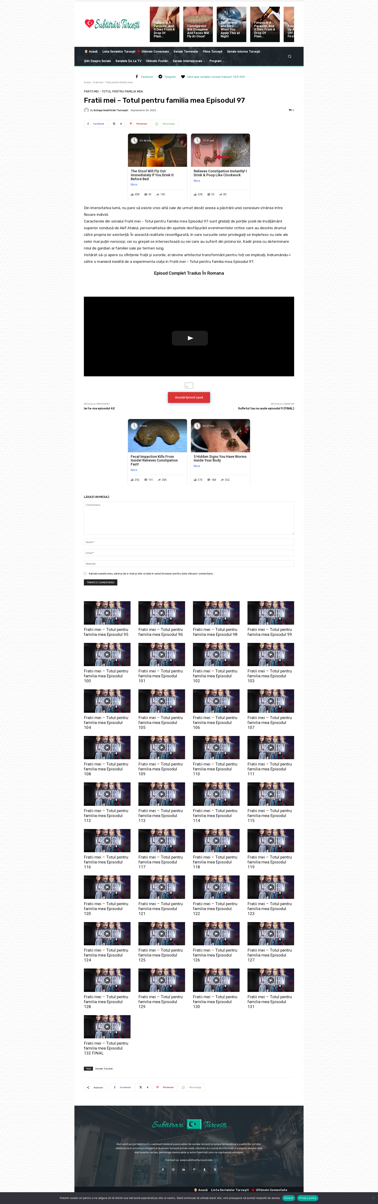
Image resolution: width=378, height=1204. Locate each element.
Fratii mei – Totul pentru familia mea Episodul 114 (215, 815)
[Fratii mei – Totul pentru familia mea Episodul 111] (270, 747)
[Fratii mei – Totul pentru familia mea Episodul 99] (270, 613)
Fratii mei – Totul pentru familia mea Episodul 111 (269, 769)
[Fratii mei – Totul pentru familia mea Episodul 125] (161, 933)
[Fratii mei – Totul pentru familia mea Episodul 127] (270, 933)
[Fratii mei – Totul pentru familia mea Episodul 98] (216, 613)
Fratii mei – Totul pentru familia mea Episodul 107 (269, 722)
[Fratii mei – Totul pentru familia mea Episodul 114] (216, 794)
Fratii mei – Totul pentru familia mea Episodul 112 (106, 815)
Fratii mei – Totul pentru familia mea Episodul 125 (160, 955)
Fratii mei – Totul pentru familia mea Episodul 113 (160, 815)
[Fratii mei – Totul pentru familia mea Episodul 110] (216, 747)
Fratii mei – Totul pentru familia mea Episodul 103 (269, 676)
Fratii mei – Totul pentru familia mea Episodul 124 (106, 955)
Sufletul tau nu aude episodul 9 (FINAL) (266, 408)
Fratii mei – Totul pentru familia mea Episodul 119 (269, 862)
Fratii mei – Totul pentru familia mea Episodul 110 (215, 769)
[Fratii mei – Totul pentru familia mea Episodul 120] (107, 887)
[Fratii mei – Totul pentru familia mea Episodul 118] (216, 840)
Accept (288, 1197)
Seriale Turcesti (104, 1068)
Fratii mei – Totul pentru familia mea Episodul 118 (215, 862)
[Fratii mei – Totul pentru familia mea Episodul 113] (161, 794)
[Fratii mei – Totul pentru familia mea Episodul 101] (161, 654)
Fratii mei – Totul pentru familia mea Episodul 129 (160, 1001)
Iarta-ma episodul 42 (99, 408)
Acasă (87, 82)
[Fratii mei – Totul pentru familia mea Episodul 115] (270, 794)
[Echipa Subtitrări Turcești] (87, 110)
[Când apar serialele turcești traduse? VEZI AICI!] (183, 77)
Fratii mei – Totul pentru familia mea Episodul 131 (269, 1001)
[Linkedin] (184, 1170)
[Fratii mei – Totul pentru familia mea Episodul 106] (216, 701)
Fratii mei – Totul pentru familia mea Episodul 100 (106, 676)
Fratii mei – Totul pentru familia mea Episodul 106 (215, 722)
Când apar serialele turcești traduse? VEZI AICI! (216, 76)
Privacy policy (307, 1197)
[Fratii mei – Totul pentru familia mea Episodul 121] (161, 887)
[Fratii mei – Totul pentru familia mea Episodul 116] (107, 840)
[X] (215, 1170)
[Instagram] (173, 1170)
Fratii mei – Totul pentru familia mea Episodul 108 (106, 769)
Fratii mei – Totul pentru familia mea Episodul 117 (160, 862)
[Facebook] (137, 77)
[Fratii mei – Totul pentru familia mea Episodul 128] (107, 980)
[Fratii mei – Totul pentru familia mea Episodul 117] (161, 840)
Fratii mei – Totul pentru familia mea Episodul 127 (269, 955)
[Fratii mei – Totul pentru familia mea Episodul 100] (107, 654)
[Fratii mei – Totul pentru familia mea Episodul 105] (161, 701)
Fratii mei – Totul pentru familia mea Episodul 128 (106, 1001)
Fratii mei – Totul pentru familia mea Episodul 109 (160, 769)
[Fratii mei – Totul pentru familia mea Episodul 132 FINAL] (107, 1027)
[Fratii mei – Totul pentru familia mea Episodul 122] (216, 887)
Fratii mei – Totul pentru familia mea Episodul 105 (160, 722)
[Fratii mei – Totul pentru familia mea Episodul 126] (216, 933)
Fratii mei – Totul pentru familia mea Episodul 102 (215, 676)
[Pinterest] (194, 1170)
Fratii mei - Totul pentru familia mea (113, 82)
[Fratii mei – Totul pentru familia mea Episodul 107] (270, 701)
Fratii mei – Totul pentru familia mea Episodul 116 (106, 862)
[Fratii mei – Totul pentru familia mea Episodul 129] (161, 980)
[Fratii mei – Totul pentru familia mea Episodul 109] (161, 747)
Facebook (147, 76)
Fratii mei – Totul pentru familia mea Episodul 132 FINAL (106, 1048)
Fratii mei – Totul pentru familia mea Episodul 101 (160, 676)
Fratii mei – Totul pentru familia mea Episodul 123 (269, 908)
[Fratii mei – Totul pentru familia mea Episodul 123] (270, 887)
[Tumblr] (204, 1170)
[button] (289, 56)
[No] (373, 1198)
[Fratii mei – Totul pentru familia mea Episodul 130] (216, 980)
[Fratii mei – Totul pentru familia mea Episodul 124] (107, 933)
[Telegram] (160, 77)
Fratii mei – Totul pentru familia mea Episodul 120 (106, 908)
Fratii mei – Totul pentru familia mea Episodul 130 (215, 1001)
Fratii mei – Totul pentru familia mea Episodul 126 (215, 955)
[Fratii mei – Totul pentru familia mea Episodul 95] (107, 613)
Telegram (170, 76)
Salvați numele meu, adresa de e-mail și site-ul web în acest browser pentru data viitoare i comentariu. (151, 573)
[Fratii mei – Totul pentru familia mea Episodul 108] (107, 747)
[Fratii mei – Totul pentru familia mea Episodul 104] (107, 701)
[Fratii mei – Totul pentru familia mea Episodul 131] (270, 980)
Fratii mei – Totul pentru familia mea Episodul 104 (106, 722)
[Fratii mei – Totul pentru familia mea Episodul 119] (270, 840)
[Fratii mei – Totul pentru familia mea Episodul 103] (270, 654)
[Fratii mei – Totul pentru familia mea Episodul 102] (216, 654)
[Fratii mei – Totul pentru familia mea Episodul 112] (107, 794)
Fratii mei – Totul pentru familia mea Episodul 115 (269, 815)
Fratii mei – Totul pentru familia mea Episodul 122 (215, 908)
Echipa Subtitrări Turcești (111, 110)
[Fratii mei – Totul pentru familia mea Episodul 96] (161, 613)
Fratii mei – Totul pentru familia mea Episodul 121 (160, 908)
